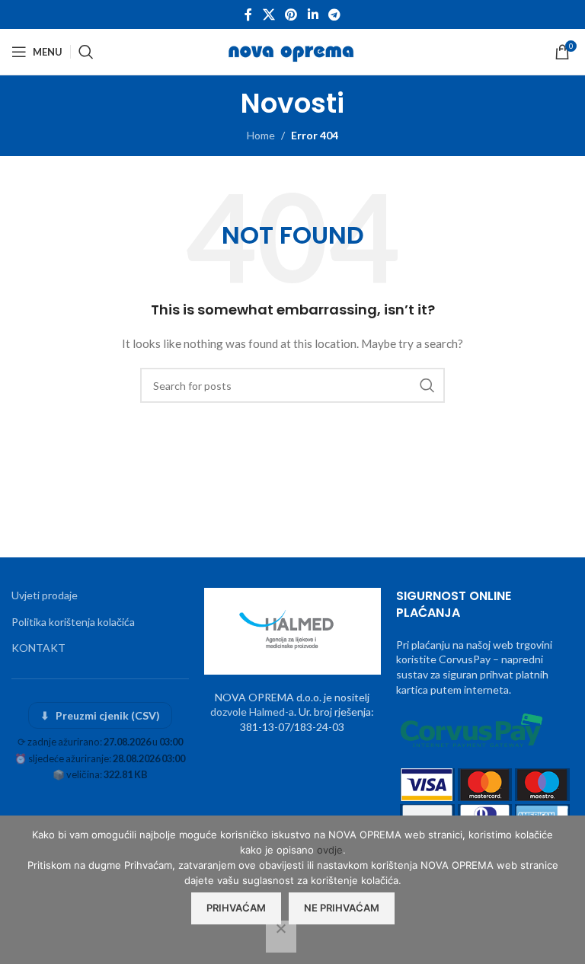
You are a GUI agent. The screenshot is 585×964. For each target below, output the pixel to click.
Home (261, 135)
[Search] (86, 52)
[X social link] (268, 14)
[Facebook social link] (248, 14)
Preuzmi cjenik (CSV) (100, 715)
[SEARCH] (427, 385)
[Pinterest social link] (291, 14)
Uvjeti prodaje (44, 595)
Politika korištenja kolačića (73, 621)
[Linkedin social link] (312, 14)
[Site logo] (293, 50)
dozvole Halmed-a (252, 711)
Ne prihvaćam (341, 908)
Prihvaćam (236, 908)
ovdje (330, 850)
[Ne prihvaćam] (281, 937)
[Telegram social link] (334, 14)
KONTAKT (38, 647)
